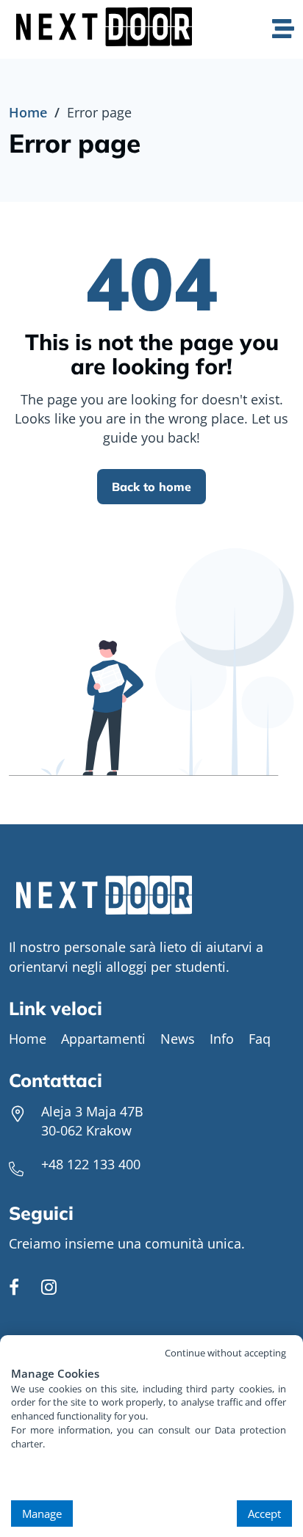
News (177, 1038)
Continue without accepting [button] (225, 1352)
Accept (264, 1513)
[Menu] (283, 30)
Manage (42, 1513)
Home (28, 112)
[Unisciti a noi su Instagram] (49, 1288)
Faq (260, 1038)
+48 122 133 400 (90, 1164)
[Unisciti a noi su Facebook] (14, 1288)
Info (222, 1038)
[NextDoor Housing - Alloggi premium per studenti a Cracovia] (151, 897)
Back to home (151, 486)
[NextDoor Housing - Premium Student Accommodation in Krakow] (108, 29)
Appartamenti (103, 1038)
